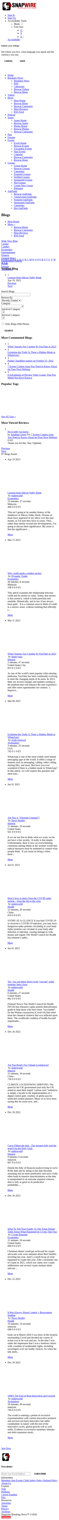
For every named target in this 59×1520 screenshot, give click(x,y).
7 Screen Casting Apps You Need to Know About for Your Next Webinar (32, 436)
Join (13, 1480)
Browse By (7, 297)
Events (19, 1480)
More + (11, 224)
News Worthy (18, 820)
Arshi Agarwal (18, 740)
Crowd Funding (9, 1494)
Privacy (5, 1508)
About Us (6, 1483)
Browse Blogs (21, 227)
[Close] (4, 70)
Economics (6, 249)
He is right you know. (18, 431)
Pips (3, 1497)
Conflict (5, 246)
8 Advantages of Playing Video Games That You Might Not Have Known (32, 376)
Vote (3, 1489)
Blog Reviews (21, 233)
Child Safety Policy (33, 1480)
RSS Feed (19, 235)
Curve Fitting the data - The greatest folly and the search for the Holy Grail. (32, 1147)
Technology (13, 743)
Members (6, 1480)
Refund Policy (50, 1480)
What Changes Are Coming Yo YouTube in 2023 (32, 346)
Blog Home (13, 221)
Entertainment (8, 252)
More (10, 534)
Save (22, 61)
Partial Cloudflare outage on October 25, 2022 (30, 360)
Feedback (6, 1517)
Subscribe (40, 1474)
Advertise (6, 1503)
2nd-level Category (10, 309)
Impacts (5, 266)
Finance (5, 255)
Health (11, 906)
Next (10, 286)
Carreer (5, 244)
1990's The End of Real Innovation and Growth (31, 1395)
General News (8, 258)
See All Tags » (8, 416)
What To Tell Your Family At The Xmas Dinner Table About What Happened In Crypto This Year (32, 1230)
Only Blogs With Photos (17, 324)
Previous (12, 283)
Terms (4, 1506)
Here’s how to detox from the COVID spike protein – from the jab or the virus (29, 899)
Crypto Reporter (19, 1234)
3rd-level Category (10, 315)
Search (8, 331)
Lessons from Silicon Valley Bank (24, 277)
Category (5, 303)
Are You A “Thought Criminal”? (24, 817)
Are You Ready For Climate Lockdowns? (28, 1065)
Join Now (6, 1448)
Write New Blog (9, 241)
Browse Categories (23, 230)
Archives (5, 1511)
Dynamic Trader (19, 576)
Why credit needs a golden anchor (24, 573)
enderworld (17, 495)
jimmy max (16, 656)
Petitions (5, 1491)
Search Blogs (7, 291)
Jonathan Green (18, 434)
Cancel (8, 61)
